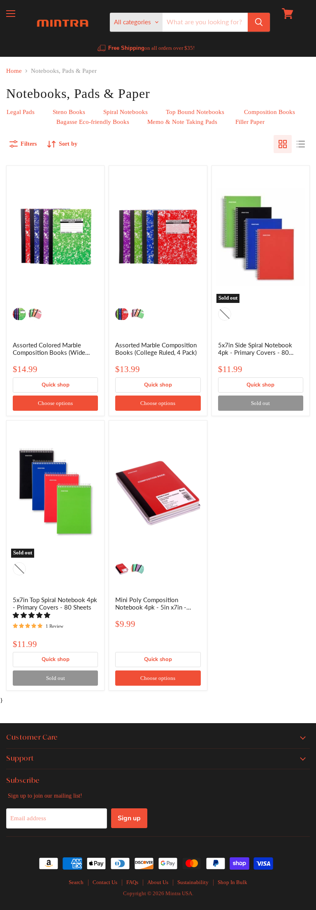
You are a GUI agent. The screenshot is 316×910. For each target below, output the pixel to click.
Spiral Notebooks (126, 112)
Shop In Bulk (232, 882)
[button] (32, 615)
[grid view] (283, 144)
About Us (157, 882)
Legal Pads (21, 112)
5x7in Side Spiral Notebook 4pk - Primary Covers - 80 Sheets (255, 352)
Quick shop (56, 385)
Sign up (129, 818)
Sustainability (193, 882)
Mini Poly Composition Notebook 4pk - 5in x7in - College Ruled (150, 607)
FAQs (132, 882)
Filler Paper (250, 122)
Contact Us (105, 882)
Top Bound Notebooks (196, 112)
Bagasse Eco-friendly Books (92, 122)
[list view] (301, 144)
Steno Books (69, 112)
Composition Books (269, 112)
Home (14, 70)
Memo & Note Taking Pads (182, 122)
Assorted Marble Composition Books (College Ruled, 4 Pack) (156, 348)
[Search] (259, 22)
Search (76, 882)
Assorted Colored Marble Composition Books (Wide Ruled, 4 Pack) (49, 352)
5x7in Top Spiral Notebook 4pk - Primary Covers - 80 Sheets (55, 603)
